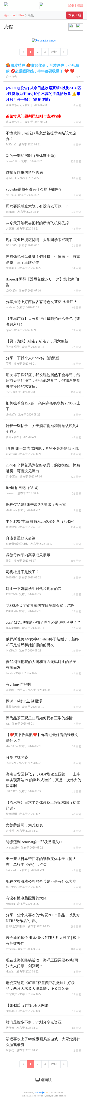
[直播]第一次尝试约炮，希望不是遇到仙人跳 (42, 451)
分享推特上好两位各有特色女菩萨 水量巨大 (41, 304)
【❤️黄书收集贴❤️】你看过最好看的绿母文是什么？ (42, 740)
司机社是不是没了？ (23, 574)
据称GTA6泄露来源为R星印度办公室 (36, 507)
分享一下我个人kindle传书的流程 (32, 360)
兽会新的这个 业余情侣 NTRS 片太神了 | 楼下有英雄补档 (43, 943)
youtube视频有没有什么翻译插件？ (34, 192)
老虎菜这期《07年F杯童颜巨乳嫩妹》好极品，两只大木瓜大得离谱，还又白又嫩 (40, 988)
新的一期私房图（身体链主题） (32, 158)
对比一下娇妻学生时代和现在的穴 (33, 591)
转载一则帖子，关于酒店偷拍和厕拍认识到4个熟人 (42, 431)
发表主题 (74, 15)
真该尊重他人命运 (29, 540)
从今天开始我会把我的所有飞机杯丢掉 (37, 225)
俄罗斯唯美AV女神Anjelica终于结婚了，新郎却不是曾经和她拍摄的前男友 (42, 644)
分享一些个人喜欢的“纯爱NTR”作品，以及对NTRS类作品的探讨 (43, 920)
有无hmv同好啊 (28, 687)
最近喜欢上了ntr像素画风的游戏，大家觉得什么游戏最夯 (43, 1044)
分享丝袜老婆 (23, 760)
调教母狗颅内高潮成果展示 (28, 557)
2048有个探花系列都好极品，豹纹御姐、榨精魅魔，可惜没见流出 (43, 470)
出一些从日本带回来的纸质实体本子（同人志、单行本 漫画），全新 (41, 864)
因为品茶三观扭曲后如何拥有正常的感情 (39, 720)
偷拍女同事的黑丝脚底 (24, 175)
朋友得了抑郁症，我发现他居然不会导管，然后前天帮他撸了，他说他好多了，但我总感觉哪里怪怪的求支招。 (43, 383)
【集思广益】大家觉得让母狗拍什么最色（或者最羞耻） (43, 324)
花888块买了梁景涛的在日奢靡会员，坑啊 (40, 608)
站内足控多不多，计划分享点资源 (33, 1024)
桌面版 (46, 1080)
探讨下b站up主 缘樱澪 (25, 703)
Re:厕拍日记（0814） (23, 490)
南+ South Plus (14, 15)
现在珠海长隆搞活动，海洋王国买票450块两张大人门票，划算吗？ (42, 965)
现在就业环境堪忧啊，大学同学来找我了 (39, 242)
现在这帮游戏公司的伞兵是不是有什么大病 (41, 884)
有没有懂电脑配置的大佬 (26, 900)
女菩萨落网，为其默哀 (24, 827)
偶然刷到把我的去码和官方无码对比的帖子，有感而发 (43, 667)
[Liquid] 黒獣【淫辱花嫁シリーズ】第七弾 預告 (42, 284)
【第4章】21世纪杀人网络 (27, 1008)
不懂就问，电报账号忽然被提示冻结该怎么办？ (41, 138)
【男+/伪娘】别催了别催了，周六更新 (37, 343)
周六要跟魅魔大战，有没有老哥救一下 (37, 208)
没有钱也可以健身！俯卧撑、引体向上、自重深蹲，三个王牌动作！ (43, 262)
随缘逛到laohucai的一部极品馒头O (34, 844)
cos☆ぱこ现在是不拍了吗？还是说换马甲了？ (43, 625)
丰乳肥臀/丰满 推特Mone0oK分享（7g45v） (41, 524)
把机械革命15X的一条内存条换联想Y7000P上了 (43, 408)
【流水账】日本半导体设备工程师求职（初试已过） (43, 808)
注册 (80, 5)
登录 (71, 5)
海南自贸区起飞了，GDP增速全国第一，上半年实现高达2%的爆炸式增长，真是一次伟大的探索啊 (43, 782)
